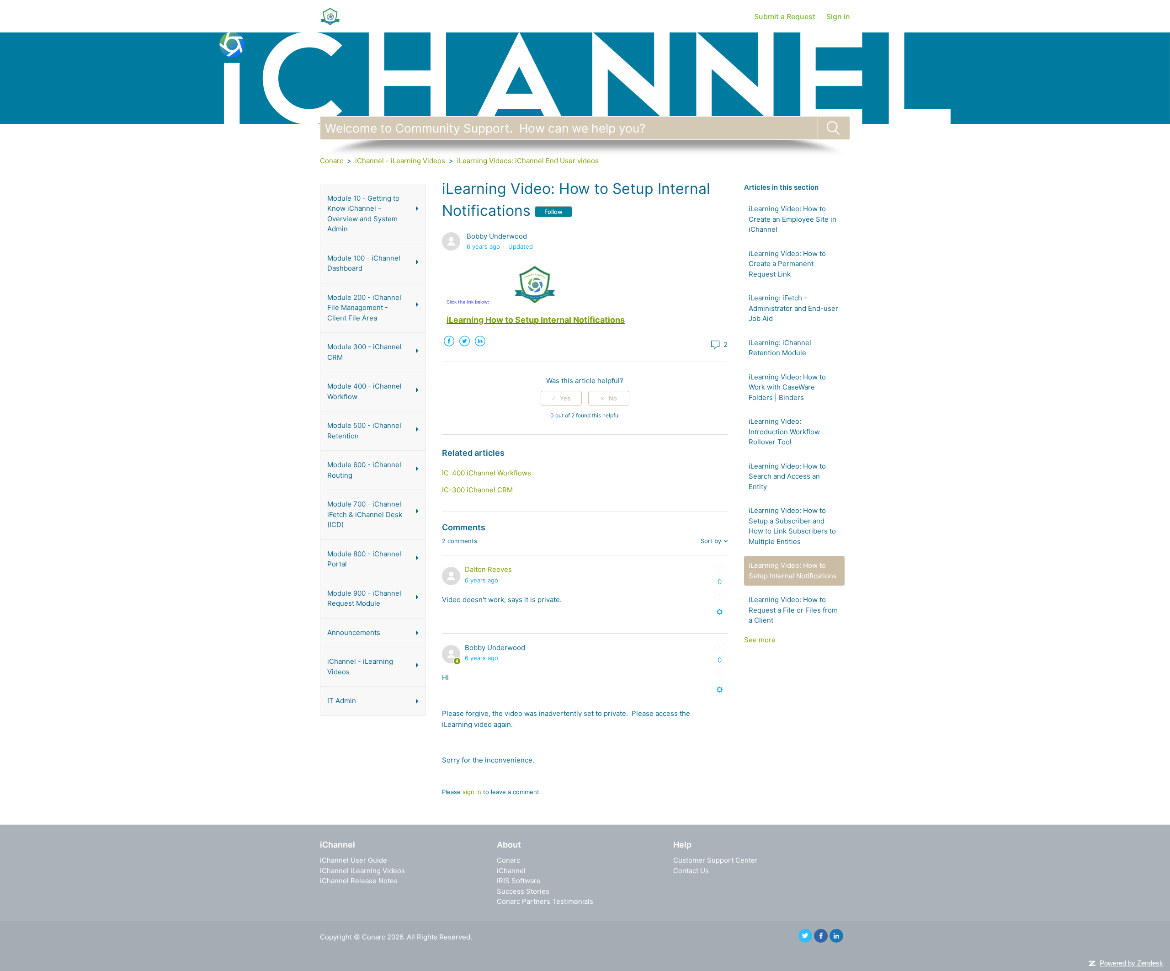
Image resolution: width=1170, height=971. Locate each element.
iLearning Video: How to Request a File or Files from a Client (793, 609)
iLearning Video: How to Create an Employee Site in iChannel (792, 219)
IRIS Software (519, 880)
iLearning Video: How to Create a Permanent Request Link (787, 263)
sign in (472, 791)
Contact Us (691, 870)
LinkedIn (480, 348)
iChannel (511, 870)
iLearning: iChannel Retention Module (780, 347)
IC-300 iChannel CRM (477, 490)
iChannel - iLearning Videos (400, 160)
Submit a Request (784, 16)
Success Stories (523, 891)
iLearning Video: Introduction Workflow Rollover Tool (784, 431)
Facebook (449, 348)
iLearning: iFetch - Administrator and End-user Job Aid (793, 308)
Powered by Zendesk (1131, 963)
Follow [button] (553, 211)
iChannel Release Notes (359, 880)
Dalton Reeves (488, 569)
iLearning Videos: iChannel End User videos (528, 160)
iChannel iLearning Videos (362, 870)
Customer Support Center (715, 860)
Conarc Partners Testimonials (545, 901)
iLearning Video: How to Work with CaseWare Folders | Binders (787, 387)
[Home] (330, 15)
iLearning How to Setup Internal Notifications (536, 320)
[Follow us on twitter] (805, 936)
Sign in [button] (838, 16)
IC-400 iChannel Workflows (486, 473)
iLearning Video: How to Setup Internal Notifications (793, 570)
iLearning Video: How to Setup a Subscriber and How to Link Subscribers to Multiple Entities (792, 526)
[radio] (561, 398)
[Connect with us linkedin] (836, 936)
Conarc (331, 160)
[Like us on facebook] (821, 936)
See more (760, 639)
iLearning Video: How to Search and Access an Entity (787, 476)
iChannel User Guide (353, 860)
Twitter (464, 348)
